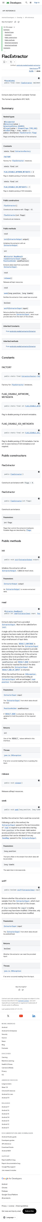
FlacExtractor (26, 83)
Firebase (5, 1191)
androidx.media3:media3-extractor (28, 65)
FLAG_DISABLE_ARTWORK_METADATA (17, 172)
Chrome (4, 1188)
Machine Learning (8, 1061)
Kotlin (31, 71)
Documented (10, 122)
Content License (23, 1001)
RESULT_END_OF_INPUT (11, 670)
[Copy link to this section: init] (7, 551)
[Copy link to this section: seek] (8, 801)
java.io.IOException (12, 755)
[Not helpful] (18, 22)
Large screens (6, 1084)
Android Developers (8, 17)
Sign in (36, 3)
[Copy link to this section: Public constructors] (28, 456)
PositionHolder (9, 261)
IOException (30, 674)
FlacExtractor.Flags (28, 133)
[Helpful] (15, 22)
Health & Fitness (7, 1064)
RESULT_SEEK (23, 662)
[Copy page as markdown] (11, 62)
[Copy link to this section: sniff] (8, 881)
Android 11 (5, 1128)
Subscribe (29, 1211)
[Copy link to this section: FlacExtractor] (17, 465)
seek (6, 293)
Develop (19, 17)
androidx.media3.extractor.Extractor (23, 331)
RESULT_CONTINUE (26, 644)
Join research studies (9, 1170)
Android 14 (5, 1117)
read (5, 259)
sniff (6, 308)
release (7, 278)
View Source (34, 68)
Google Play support (8, 1167)
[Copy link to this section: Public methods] (23, 541)
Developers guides (8, 1140)
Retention (9, 124)
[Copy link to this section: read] (8, 602)
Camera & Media (7, 1068)
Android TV (5, 1098)
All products (6, 1198)
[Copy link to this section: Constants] (16, 358)
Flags (28, 530)
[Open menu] (3, 2)
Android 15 (5, 1114)
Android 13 (5, 1121)
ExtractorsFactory (22, 151)
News (3, 1041)
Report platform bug (8, 1160)
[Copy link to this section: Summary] (15, 108)
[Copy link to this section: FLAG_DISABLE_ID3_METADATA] (36, 424)
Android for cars (7, 1094)
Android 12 (5, 1124)
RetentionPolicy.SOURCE (13, 126)
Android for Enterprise (9, 1031)
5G (3, 1075)
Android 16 (5, 1110)
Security (4, 1034)
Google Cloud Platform (10, 1195)
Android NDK (6, 1151)
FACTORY (7, 157)
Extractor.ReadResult (14, 257)
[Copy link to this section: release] (11, 774)
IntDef (7, 131)
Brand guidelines (22, 1206)
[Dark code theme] (39, 78)
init (6, 239)
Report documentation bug (11, 1163)
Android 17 (5, 1107)
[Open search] (26, 2)
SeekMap (5, 838)
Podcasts (5, 1048)
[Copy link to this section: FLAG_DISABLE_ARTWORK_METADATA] (15, 397)
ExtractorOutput (15, 239)
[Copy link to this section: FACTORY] (13, 367)
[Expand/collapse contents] (14, 27)
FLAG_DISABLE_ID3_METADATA (15, 187)
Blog (3, 1045)
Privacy (4, 1071)
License (11, 1206)
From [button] (21, 331)
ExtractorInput (14, 259)
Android (4, 1027)
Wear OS (5, 1087)
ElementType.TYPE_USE (27, 128)
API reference (9, 11)
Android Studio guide (9, 1137)
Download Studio (7, 1147)
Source (4, 1038)
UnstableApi (10, 81)
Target (7, 128)
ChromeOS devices (8, 1091)
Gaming (4, 1057)
